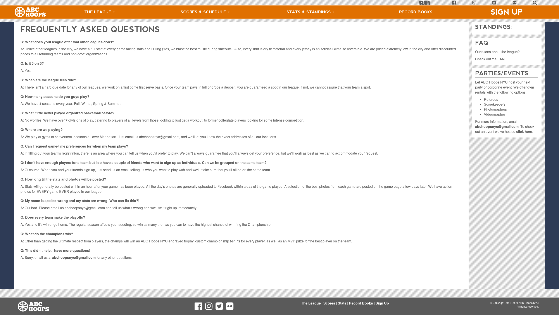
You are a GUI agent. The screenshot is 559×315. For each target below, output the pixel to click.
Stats (342, 303)
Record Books (416, 12)
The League (98, 12)
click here (524, 131)
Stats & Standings (309, 12)
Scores (329, 303)
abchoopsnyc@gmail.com (74, 257)
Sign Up (507, 12)
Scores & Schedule (204, 12)
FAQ (500, 58)
